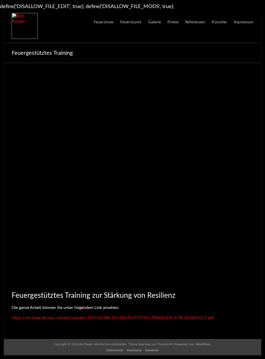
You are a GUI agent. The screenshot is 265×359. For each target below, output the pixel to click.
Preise (173, 22)
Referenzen (195, 22)
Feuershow (104, 22)
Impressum (243, 22)
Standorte (152, 350)
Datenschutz (114, 350)
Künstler (219, 22)
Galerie (154, 22)
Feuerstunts (131, 22)
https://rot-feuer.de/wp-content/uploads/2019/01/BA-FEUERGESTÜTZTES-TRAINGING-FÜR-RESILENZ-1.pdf (113, 318)
